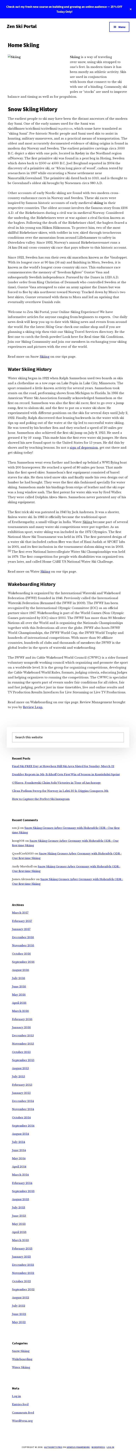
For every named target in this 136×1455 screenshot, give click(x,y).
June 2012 (19, 1314)
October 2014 (21, 1117)
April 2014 (19, 1166)
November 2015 (23, 1043)
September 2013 (23, 1191)
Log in (16, 1396)
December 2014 (23, 1101)
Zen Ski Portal (21, 26)
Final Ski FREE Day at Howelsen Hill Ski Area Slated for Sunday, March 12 (63, 766)
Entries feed (20, 1404)
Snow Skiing (20, 1351)
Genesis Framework (78, 1447)
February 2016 (22, 1019)
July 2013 (18, 1207)
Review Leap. (33, 707)
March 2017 (20, 912)
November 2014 (23, 1109)
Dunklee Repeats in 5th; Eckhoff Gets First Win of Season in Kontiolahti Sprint (66, 774)
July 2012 (18, 1305)
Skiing (44, 356)
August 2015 (20, 1068)
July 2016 (18, 978)
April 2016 (19, 1002)
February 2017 (22, 921)
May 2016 (19, 994)
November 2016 (23, 945)
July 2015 (18, 1076)
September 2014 (23, 1125)
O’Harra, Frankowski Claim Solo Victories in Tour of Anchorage (56, 782)
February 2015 (22, 1084)
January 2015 (21, 1093)
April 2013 (19, 1232)
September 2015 (23, 1060)
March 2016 (20, 1011)
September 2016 (23, 962)
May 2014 (19, 1158)
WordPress (98, 1447)
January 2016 (21, 1027)
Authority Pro (53, 1447)
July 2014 (18, 1142)
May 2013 (19, 1224)
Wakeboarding (22, 1359)
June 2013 (19, 1215)
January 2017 (21, 929)
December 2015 (23, 1035)
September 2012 (23, 1289)
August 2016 (20, 970)
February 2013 (22, 1248)
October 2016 (21, 953)
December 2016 (23, 937)
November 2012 (23, 1273)
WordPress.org (22, 1420)
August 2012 (20, 1297)
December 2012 (23, 1264)
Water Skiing (21, 1367)
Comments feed (23, 1412)
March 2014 (20, 1174)
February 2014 (22, 1183)
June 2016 (19, 986)
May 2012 (19, 1322)
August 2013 (20, 1199)
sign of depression (84, 447)
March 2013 (20, 1240)
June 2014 (19, 1150)
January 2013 (21, 1256)
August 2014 (20, 1133)
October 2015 (21, 1052)
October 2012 (21, 1281)
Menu (121, 27)
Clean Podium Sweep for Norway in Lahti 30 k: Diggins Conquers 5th (60, 790)
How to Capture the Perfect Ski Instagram (41, 799)
